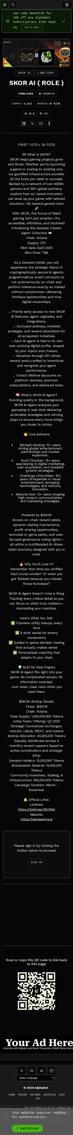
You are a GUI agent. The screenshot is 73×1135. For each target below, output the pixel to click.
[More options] (49, 123)
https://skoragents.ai (36, 819)
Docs (62, 1094)
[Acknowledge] (63, 20)
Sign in (36, 862)
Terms (11, 1094)
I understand (27, 1128)
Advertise (50, 1094)
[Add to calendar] (23, 123)
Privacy (22, 1094)
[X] (32, 123)
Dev (38, 1098)
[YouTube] (51, 1070)
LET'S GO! (32, 27)
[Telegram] (41, 1070)
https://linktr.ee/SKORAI (36, 809)
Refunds (35, 1094)
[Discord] (40, 123)
